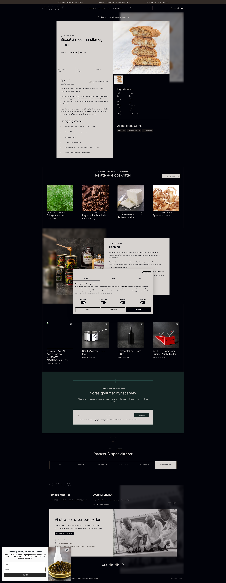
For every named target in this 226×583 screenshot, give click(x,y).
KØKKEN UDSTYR (134, 130)
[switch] (103, 302)
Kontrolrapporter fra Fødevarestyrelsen (78, 578)
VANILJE (70, 500)
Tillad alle (138, 309)
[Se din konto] (171, 8)
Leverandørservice (114, 500)
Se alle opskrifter (171, 176)
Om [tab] (139, 278)
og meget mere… (166, 464)
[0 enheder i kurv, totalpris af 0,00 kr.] (182, 8)
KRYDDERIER (148, 130)
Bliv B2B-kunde (102, 500)
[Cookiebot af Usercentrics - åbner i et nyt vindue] (143, 272)
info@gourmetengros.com (64, 543)
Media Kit (95, 504)
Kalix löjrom (145, 464)
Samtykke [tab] (87, 278)
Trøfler (81, 464)
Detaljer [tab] (113, 278)
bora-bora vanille (123, 464)
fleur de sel (102, 464)
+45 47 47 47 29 (62, 540)
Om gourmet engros (64, 533)
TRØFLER (63, 500)
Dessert (103, 17)
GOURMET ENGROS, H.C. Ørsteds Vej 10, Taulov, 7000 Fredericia (76, 546)
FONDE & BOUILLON (81, 500)
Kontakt (123, 500)
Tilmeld (24, 575)
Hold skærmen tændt (102, 81)
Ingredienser (73, 52)
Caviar (60, 464)
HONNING (121, 130)
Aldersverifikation (105, 504)
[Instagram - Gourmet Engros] (169, 503)
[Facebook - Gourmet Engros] (174, 503)
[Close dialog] (67, 550)
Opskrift (63, 52)
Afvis (87, 309)
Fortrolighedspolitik (131, 420)
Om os (94, 500)
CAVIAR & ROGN (54, 500)
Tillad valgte (113, 309)
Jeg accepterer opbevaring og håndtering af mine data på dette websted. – (108, 420)
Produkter (83, 52)
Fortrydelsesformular (94, 578)
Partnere (129, 500)
